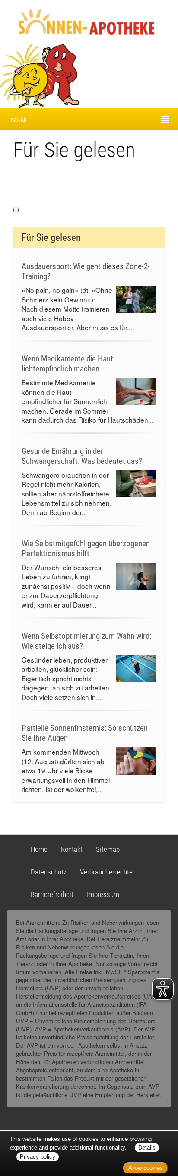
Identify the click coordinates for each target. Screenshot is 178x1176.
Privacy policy (37, 1156)
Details (147, 1147)
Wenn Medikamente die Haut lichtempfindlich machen (67, 364)
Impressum (103, 894)
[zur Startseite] (79, 20)
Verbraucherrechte (106, 871)
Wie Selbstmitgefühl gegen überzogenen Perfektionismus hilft (86, 548)
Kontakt (72, 849)
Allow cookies (145, 1168)
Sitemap (108, 849)
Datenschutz (49, 871)
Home (39, 849)
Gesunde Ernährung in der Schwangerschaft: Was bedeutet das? (82, 456)
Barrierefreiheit (52, 894)
